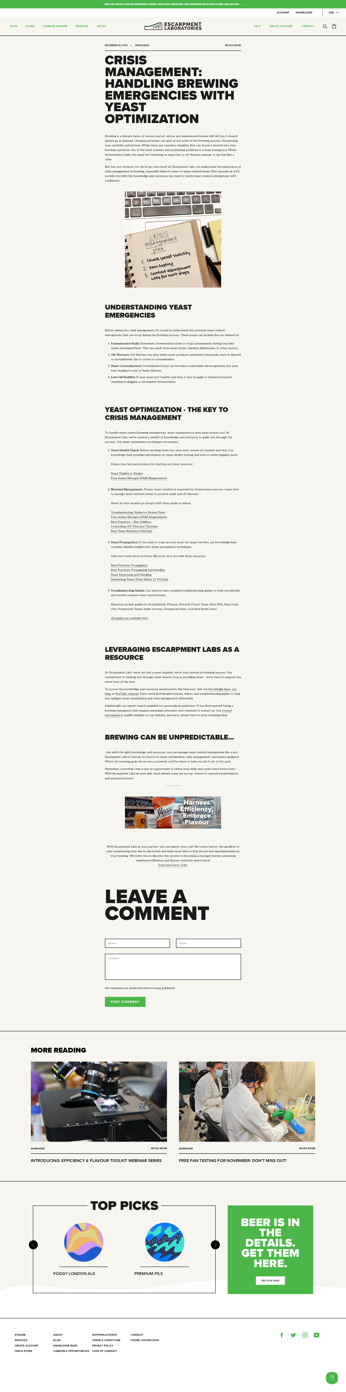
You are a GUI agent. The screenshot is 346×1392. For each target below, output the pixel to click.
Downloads (304, 12)
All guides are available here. (130, 618)
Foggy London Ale (74, 1273)
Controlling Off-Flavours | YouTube (134, 526)
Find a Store (23, 1351)
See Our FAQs (270, 1280)
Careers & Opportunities (71, 1351)
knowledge (142, 45)
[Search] (325, 26)
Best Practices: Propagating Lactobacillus (138, 570)
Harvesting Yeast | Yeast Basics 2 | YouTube (139, 579)
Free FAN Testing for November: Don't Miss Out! (233, 1160)
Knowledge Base (219, 689)
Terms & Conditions (106, 1340)
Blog (56, 1340)
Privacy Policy (103, 1345)
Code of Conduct (104, 1351)
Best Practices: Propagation (129, 565)
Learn (30, 26)
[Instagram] (305, 1335)
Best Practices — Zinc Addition (131, 522)
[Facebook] (281, 1335)
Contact (307, 26)
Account (283, 12)
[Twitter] (293, 1335)
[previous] (33, 1244)
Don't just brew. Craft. (173, 865)
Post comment (125, 1002)
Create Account (281, 26)
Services (82, 26)
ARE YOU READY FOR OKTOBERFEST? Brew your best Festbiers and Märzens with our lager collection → (173, 4)
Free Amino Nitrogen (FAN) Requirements (139, 478)
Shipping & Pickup (104, 1334)
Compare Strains (55, 26)
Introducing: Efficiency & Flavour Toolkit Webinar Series (96, 1160)
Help (257, 26)
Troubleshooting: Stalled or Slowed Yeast (138, 512)
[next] (215, 1244)
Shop (13, 26)
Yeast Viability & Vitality (127, 473)
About (101, 26)
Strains (20, 1334)
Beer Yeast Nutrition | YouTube (131, 531)
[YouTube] (316, 1335)
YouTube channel (127, 693)
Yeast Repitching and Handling (131, 574)
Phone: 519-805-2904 (145, 1340)
